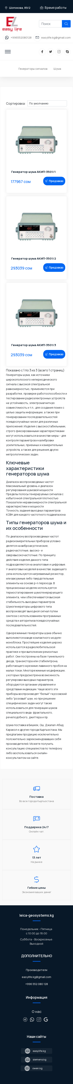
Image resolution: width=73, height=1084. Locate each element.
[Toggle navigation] (7, 51)
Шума (57, 69)
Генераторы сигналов (32, 69)
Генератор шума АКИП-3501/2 (33, 258)
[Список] (8, 98)
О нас (36, 1011)
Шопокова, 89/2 (19, 8)
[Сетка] (11, 98)
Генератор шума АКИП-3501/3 (33, 345)
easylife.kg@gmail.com (36, 977)
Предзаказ (56, 181)
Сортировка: (16, 103)
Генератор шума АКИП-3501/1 (33, 172)
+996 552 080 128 (36, 984)
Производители (36, 970)
